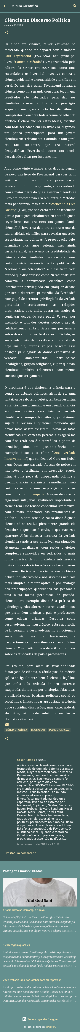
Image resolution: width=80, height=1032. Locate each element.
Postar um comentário (21, 853)
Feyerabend (38, 730)
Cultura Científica (24, 6)
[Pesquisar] (75, 5)
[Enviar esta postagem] (6, 726)
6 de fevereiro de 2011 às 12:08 (38, 844)
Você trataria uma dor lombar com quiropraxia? (32, 980)
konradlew (51, 1027)
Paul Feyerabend (17, 56)
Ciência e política (16, 730)
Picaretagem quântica (16, 945)
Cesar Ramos (26, 759)
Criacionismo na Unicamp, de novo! (24, 910)
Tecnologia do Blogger (42, 1019)
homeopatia (35, 494)
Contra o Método (28, 62)
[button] (6, 32)
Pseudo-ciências (59, 730)
